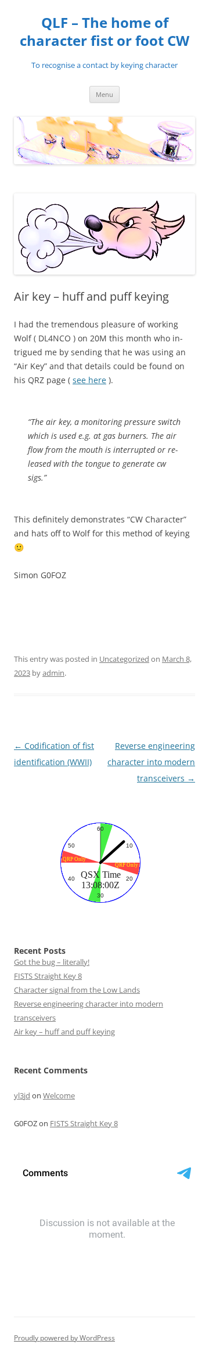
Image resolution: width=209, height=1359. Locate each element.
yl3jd (22, 1095)
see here (89, 379)
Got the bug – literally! (51, 962)
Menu (104, 94)
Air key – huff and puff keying (64, 1031)
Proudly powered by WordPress (64, 1338)
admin (53, 673)
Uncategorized (124, 659)
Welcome (59, 1095)
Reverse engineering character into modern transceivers (151, 762)
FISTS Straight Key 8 (48, 976)
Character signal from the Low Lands (77, 990)
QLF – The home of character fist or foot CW (104, 32)
